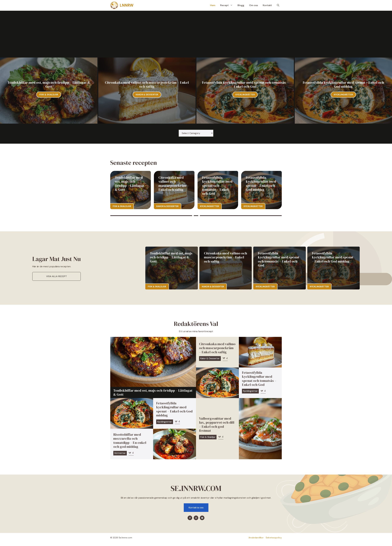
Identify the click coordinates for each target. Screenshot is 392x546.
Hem (212, 5)
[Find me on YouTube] (202, 518)
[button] (278, 5)
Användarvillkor (256, 537)
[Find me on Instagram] (196, 518)
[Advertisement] (196, 34)
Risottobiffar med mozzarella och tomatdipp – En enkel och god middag (129, 440)
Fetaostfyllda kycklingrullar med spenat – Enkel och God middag (343, 84)
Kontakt (267, 5)
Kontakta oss (196, 507)
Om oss (253, 5)
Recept (224, 5)
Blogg (240, 5)
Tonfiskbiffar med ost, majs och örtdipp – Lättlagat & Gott (49, 84)
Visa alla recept (56, 276)
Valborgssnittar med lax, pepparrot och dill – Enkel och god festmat (216, 424)
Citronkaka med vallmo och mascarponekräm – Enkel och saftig (147, 84)
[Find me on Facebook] (190, 518)
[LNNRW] (114, 5)
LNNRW (126, 5)
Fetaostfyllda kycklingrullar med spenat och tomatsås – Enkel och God (245, 84)
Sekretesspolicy (274, 537)
